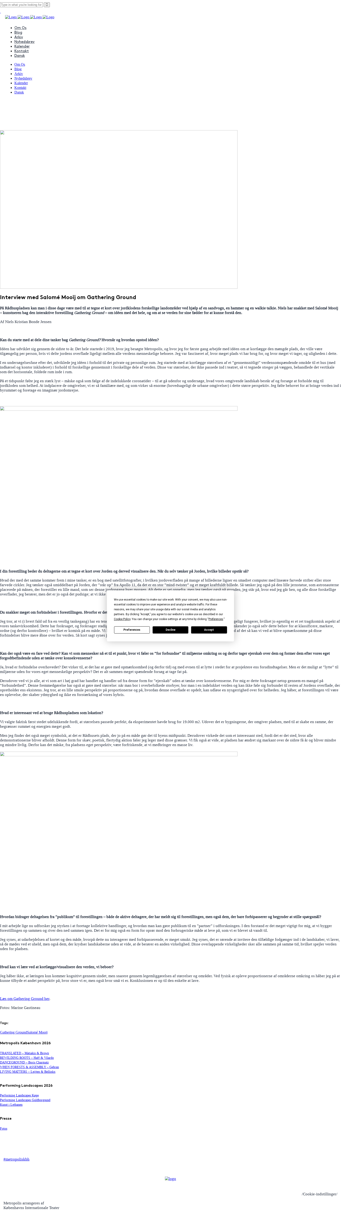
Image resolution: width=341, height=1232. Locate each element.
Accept (209, 629)
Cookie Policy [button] (122, 619)
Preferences (131, 629)
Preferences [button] (216, 619)
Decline (170, 629)
